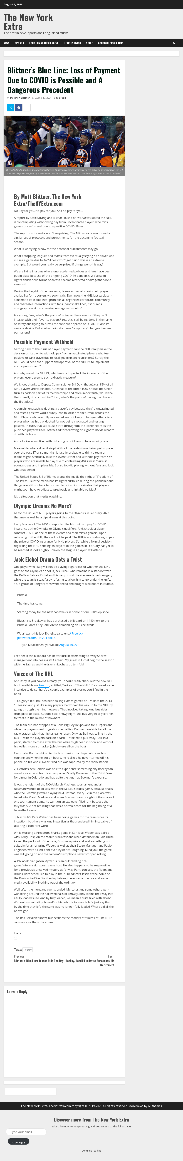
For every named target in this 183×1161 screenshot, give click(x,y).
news (6, 43)
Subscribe (18, 1143)
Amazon (43, 685)
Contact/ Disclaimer (110, 43)
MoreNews (135, 1106)
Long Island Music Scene (43, 43)
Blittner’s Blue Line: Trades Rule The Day (38, 958)
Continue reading (91, 1150)
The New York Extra (28, 21)
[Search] (174, 43)
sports (19, 43)
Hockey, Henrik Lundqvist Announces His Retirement (89, 960)
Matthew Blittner (20, 97)
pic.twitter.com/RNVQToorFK (36, 638)
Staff (89, 43)
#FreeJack (76, 633)
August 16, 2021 (70, 645)
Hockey (28, 949)
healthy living (72, 43)
